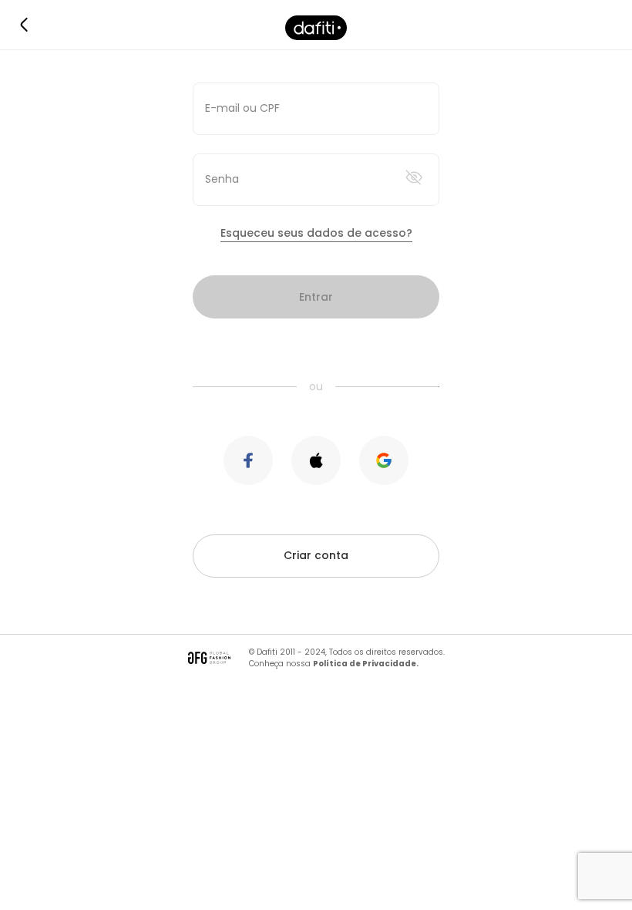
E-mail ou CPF (242, 108)
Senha (222, 179)
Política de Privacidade (364, 663)
